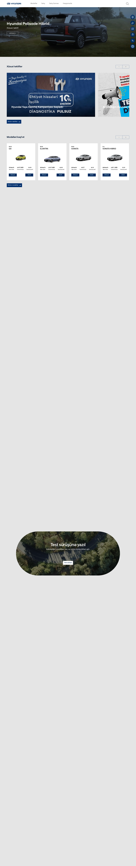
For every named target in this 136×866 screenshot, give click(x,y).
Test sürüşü (68, 562)
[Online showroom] (132, 17)
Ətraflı (29, 175)
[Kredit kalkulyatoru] (132, 29)
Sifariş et (13, 175)
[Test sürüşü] (132, 46)
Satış (43, 3)
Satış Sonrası (54, 3)
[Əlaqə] (132, 40)
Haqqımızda (67, 3)
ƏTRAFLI (12, 33)
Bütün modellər (13, 185)
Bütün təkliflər (13, 121)
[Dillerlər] (132, 35)
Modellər (34, 3)
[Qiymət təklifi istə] (132, 23)
